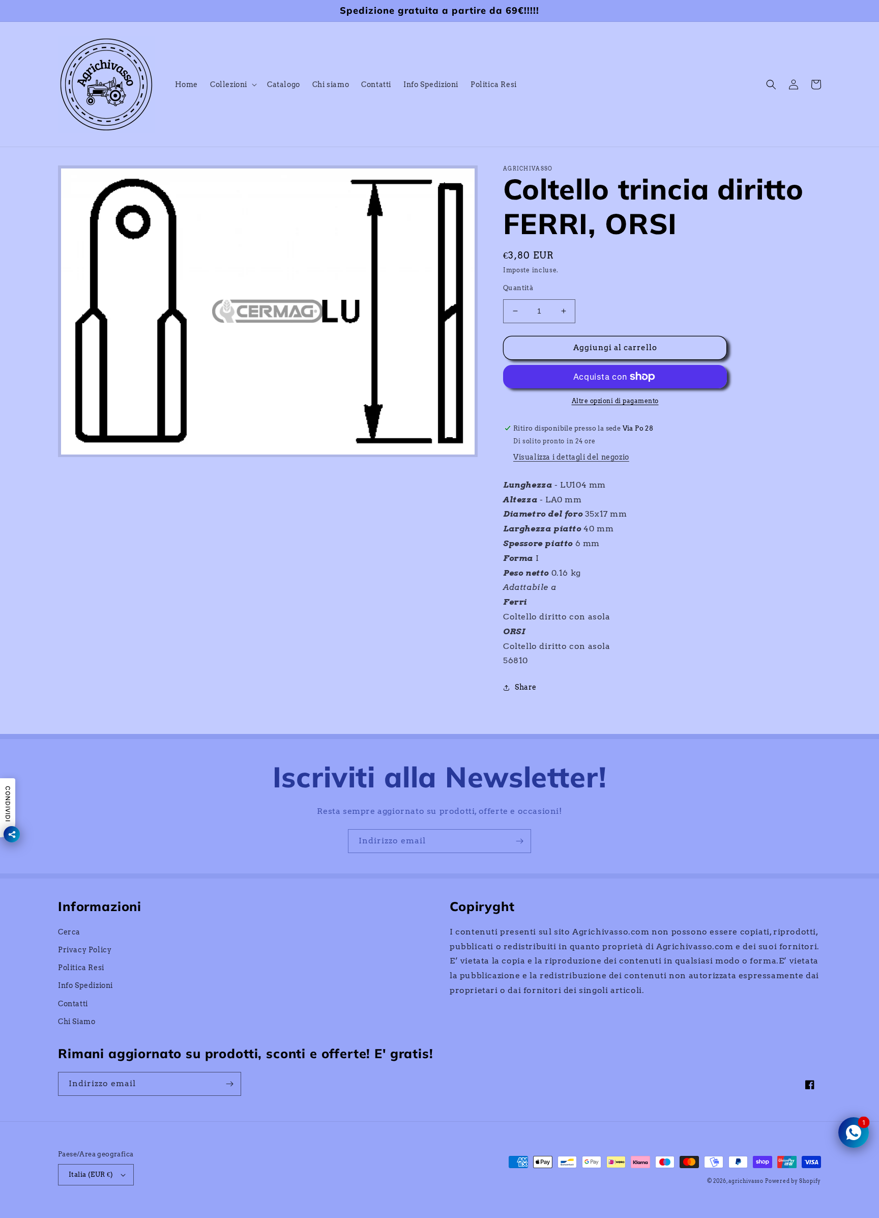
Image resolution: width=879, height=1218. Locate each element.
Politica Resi (81, 968)
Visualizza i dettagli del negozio (571, 457)
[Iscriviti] (519, 841)
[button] (232, 84)
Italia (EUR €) (91, 1174)
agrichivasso (745, 1181)
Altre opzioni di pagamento (615, 401)
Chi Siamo (76, 1021)
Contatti (73, 1004)
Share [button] (526, 687)
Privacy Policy (84, 950)
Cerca (69, 932)
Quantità (518, 288)
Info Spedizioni (85, 985)
